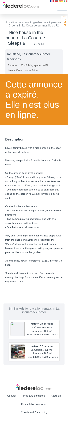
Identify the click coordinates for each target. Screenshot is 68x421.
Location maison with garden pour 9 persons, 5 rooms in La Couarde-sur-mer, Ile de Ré (34, 24)
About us (56, 395)
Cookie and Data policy (34, 412)
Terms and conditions (33, 395)
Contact (11, 395)
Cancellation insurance (34, 404)
